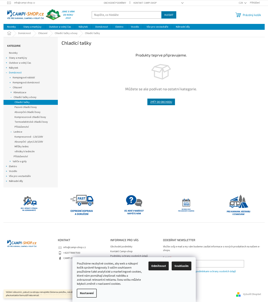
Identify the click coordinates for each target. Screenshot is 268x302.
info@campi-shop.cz (74, 247)
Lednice (18, 132)
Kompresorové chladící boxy (30, 117)
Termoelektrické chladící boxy (31, 122)
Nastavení (87, 293)
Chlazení (17, 87)
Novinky (13, 53)
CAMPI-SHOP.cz (71, 258)
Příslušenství (22, 127)
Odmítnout (158, 266)
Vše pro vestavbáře (20, 176)
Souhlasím (181, 266)
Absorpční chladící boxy (28, 112)
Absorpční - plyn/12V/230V (29, 142)
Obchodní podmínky (115, 3)
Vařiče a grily (20, 161)
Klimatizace (20, 92)
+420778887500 (71, 253)
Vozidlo (13, 171)
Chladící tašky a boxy (25, 97)
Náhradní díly (16, 181)
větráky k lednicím (25, 151)
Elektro (13, 166)
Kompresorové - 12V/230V (29, 137)
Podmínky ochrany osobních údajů (129, 256)
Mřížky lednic (22, 146)
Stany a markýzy (18, 58)
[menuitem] (11, 27)
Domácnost (15, 72)
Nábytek (13, 68)
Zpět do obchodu (161, 101)
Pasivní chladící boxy (26, 107)
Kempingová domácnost (26, 82)
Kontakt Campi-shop (145, 3)
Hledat (168, 14)
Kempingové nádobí (24, 77)
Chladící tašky (22, 102)
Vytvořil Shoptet (252, 294)
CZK (241, 3)
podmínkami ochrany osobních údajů (216, 271)
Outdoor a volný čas (20, 63)
